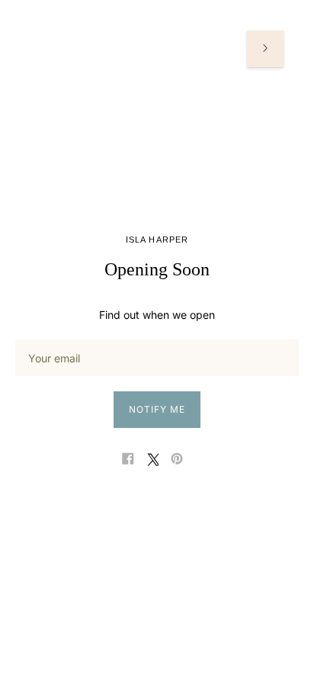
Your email (52, 338)
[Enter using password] (265, 49)
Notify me (157, 409)
